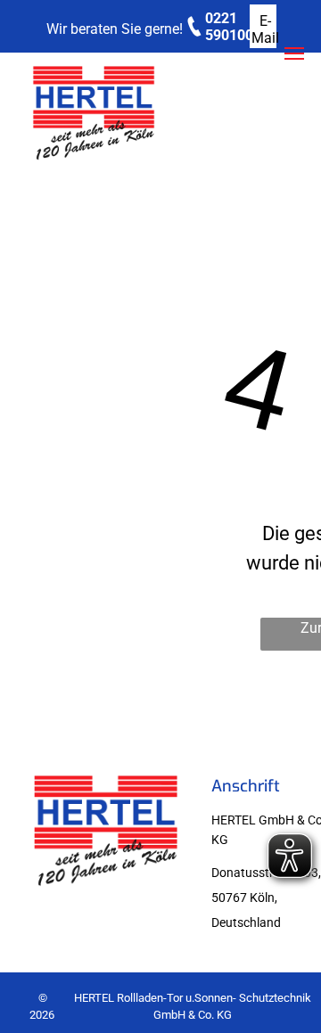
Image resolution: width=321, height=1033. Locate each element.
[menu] (294, 53)
